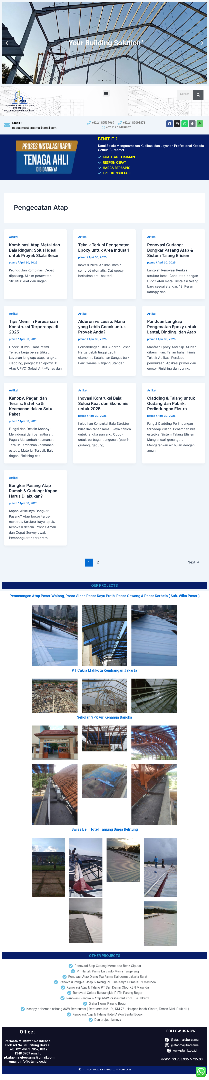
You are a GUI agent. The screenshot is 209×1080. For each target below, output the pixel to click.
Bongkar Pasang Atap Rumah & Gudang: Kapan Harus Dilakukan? (33, 491)
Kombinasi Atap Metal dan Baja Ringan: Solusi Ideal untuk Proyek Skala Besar (34, 250)
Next (194, 562)
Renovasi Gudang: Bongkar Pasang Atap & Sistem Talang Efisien (170, 250)
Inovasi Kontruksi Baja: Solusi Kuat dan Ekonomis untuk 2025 (103, 403)
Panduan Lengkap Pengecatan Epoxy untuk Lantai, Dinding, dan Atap (171, 326)
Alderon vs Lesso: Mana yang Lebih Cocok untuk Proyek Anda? (102, 326)
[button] (99, 80)
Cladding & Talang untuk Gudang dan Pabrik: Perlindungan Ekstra (171, 403)
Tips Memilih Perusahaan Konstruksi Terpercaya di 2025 (33, 326)
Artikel (13, 237)
